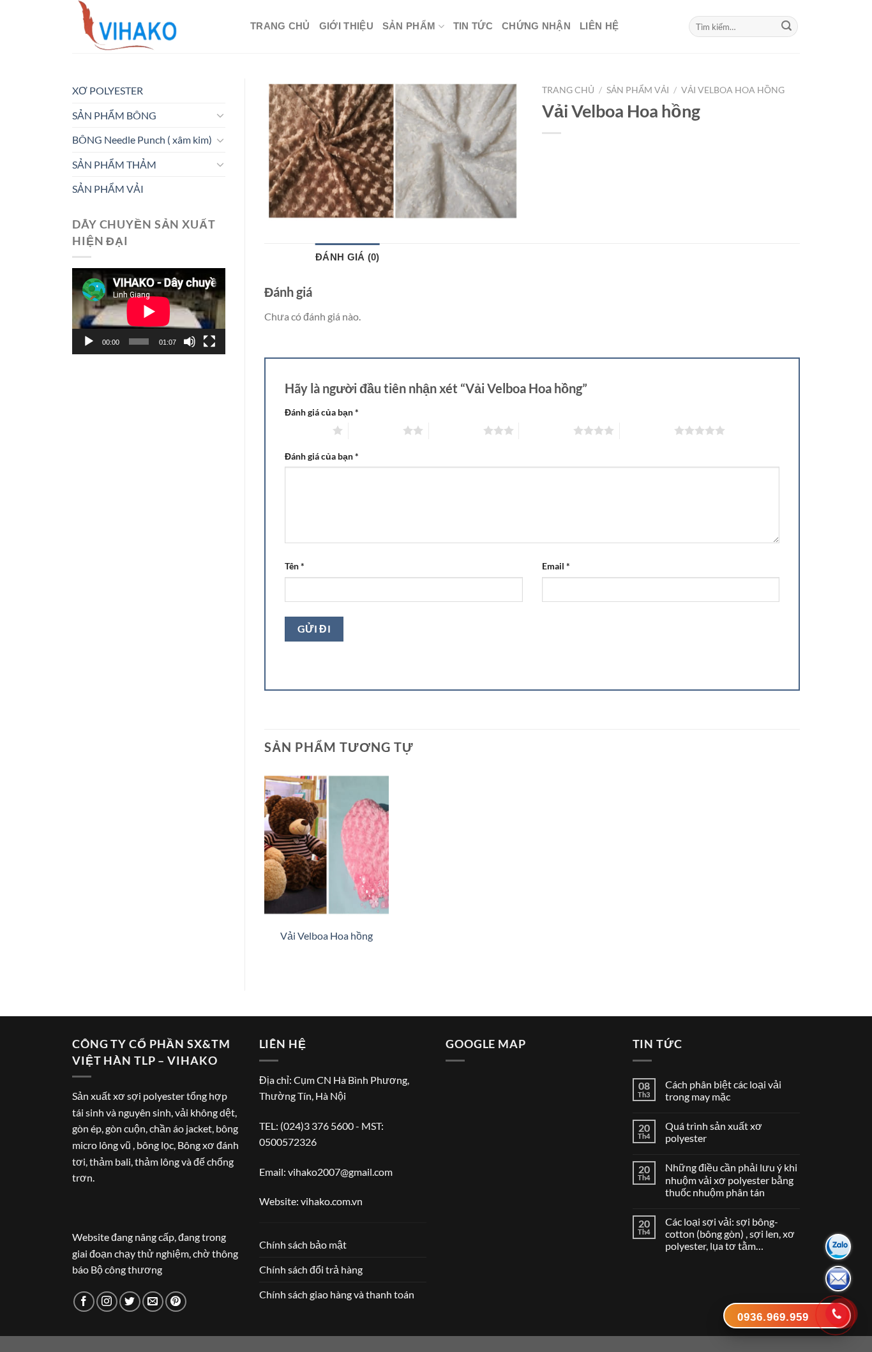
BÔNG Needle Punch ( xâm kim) (142, 139)
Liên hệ (599, 25)
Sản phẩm (408, 25)
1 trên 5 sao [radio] (305, 430)
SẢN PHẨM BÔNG (114, 115)
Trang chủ (280, 25)
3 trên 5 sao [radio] (456, 430)
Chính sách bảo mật (303, 1244)
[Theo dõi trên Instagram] (106, 1301)
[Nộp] (786, 27)
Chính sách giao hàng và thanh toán (336, 1294)
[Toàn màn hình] (209, 341)
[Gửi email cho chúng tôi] (152, 1301)
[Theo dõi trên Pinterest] (175, 1301)
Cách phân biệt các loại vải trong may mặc (723, 1090)
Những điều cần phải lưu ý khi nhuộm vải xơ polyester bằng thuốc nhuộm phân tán (731, 1179)
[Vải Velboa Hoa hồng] (326, 845)
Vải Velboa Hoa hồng (733, 90)
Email (556, 565)
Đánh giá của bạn (322, 412)
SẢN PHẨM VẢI (108, 189)
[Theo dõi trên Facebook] (83, 1301)
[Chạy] (88, 341)
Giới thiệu (346, 25)
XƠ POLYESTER (107, 90)
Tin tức (473, 25)
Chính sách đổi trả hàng (311, 1269)
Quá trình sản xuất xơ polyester (713, 1132)
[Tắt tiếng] (189, 341)
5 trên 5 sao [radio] (647, 430)
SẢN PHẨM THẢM (114, 164)
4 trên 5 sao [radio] (546, 430)
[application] (148, 311)
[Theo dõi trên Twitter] (129, 1301)
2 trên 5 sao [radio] (376, 430)
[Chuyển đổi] (220, 115)
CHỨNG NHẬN (536, 25)
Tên (294, 565)
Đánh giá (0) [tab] (347, 257)
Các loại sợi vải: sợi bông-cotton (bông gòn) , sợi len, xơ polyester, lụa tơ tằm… (730, 1233)
